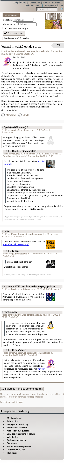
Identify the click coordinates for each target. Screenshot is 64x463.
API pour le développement (19, 447)
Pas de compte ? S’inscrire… (17, 38)
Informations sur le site (17, 427)
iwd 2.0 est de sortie (27, 47)
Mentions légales (14, 418)
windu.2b (15, 130)
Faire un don (12, 421)
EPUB (26, 115)
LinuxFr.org (53, 18)
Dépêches (19, 2)
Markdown (11, 115)
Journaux (34, 2)
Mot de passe (9, 24)
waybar (41, 369)
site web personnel (26, 51)
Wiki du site (12, 437)
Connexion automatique (16, 28)
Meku (14, 315)
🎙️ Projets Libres (52, 5)
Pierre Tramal (17, 234)
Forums (57, 2)
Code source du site (16, 450)
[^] (4, 151)
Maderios (15, 289)
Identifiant (7, 20)
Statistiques (12, 443)
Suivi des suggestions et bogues (21, 434)
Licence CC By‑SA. (25, 54)
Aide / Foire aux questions (18, 431)
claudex (15, 154)
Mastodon (41, 51)
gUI (14, 254)
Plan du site (12, 453)
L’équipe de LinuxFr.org (17, 424)
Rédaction (32, 5)
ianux (13, 51)
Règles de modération (16, 440)
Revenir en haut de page (11, 402)
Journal (6, 47)
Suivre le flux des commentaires (24, 388)
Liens (46, 2)
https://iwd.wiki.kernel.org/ (16, 244)
